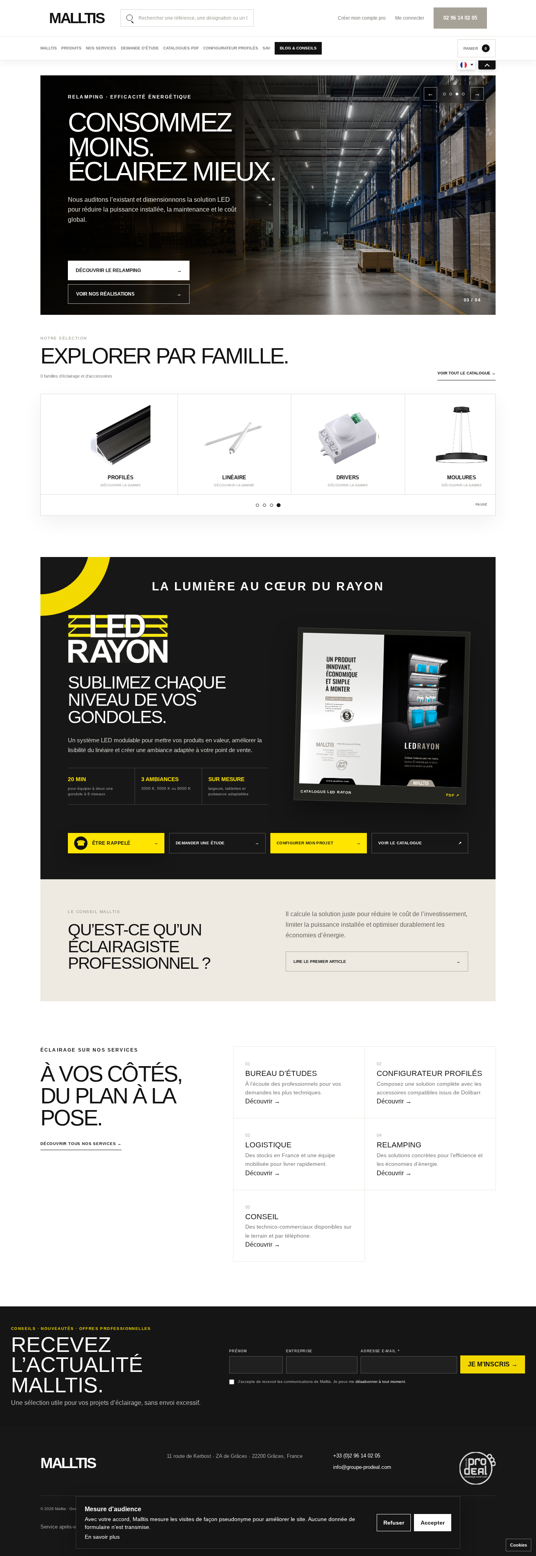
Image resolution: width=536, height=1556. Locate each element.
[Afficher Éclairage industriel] (463, 94)
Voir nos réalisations (128, 294)
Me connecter (409, 18)
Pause (481, 504)
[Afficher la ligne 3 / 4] (271, 505)
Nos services (101, 48)
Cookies (518, 1545)
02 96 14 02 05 (460, 18)
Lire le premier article (377, 961)
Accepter (433, 1522)
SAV (266, 48)
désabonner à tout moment (380, 1381)
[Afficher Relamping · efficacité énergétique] (457, 94)
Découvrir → (262, 1101)
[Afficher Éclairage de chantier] (450, 94)
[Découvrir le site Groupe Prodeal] (477, 1468)
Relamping (399, 1145)
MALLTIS (76, 18)
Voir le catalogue (419, 843)
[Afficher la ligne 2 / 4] (264, 505)
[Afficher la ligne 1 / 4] (257, 505)
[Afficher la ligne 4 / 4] (279, 505)
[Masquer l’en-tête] (487, 64)
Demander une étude (217, 843)
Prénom (238, 1351)
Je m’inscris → (493, 1364)
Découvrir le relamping (129, 270)
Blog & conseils (298, 48)
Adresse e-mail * (380, 1351)
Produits (71, 48)
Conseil (262, 1217)
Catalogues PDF (181, 48)
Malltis (48, 48)
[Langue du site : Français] (466, 64)
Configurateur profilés (230, 48)
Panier (475, 48)
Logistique (268, 1145)
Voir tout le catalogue (467, 373)
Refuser (393, 1522)
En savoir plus (102, 1537)
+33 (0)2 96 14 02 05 (356, 1456)
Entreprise (299, 1351)
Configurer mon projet (319, 843)
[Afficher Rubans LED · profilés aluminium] (444, 94)
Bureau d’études (281, 1073)
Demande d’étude (140, 48)
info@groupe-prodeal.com (362, 1467)
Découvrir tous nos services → (81, 1143)
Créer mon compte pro (362, 18)
